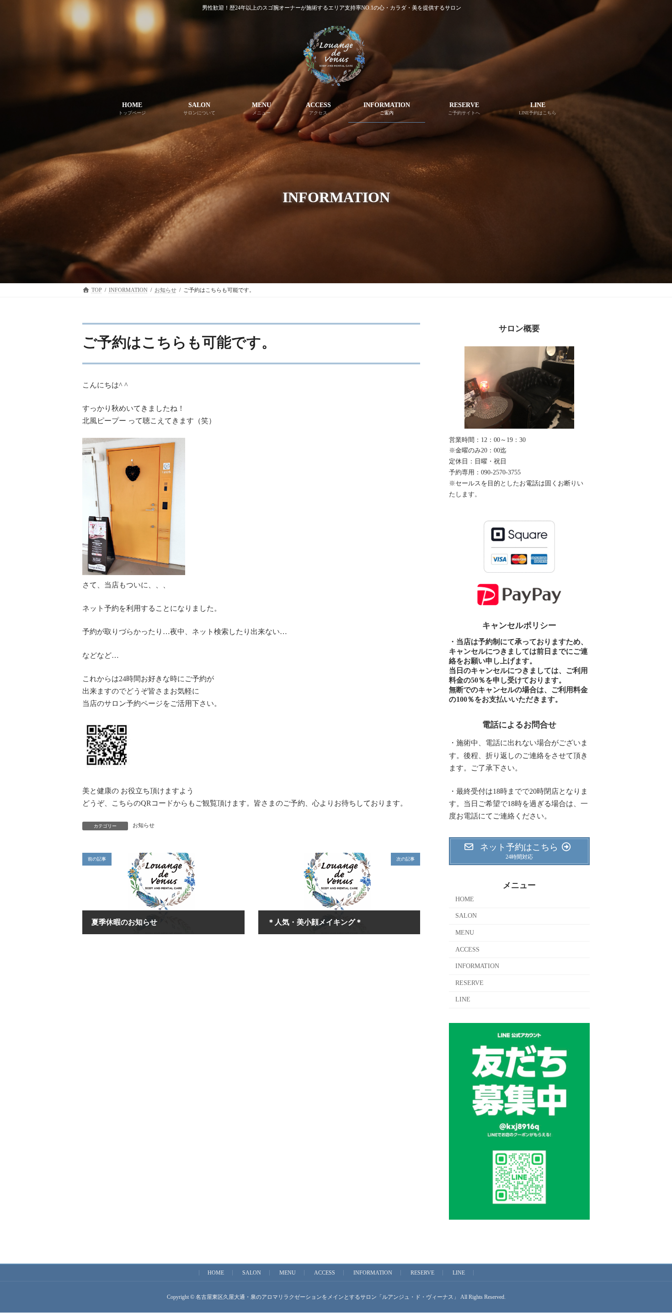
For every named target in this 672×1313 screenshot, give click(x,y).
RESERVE (469, 982)
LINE (462, 999)
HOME (464, 899)
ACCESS (467, 949)
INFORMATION (477, 966)
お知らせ (144, 825)
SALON (466, 915)
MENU (464, 932)
